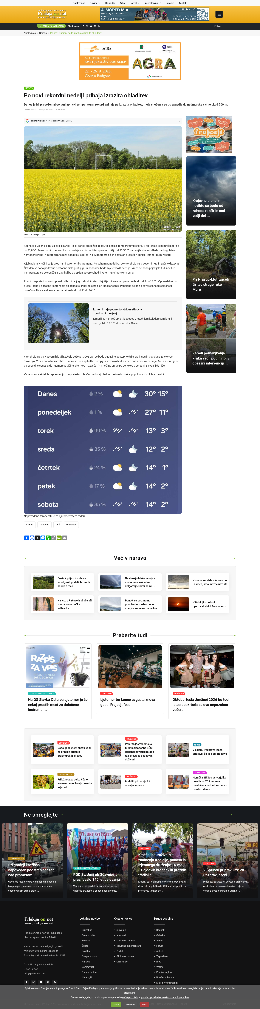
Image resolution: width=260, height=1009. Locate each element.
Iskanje (170, 3)
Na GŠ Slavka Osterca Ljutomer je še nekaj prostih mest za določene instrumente (58, 705)
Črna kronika (89, 935)
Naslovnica (79, 3)
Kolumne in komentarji (128, 945)
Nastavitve (130, 1004)
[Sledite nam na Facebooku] (83, 26)
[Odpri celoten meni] (219, 14)
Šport (85, 945)
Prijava (217, 26)
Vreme (160, 966)
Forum (159, 945)
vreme (29, 524)
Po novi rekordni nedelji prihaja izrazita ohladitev (76, 33)
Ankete (160, 951)
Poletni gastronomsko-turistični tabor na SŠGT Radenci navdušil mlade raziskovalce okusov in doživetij (139, 751)
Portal (133, 3)
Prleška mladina (165, 977)
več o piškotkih (130, 997)
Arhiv (122, 3)
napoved (44, 524)
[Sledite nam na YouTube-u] (91, 26)
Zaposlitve (162, 956)
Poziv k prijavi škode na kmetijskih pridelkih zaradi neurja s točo (73, 582)
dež (58, 524)
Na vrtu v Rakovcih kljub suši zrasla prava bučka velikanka (74, 604)
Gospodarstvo (89, 956)
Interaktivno (151, 3)
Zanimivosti (88, 966)
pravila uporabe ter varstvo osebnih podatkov (165, 997)
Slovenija (121, 930)
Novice (94, 3)
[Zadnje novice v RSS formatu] (99, 26)
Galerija (160, 935)
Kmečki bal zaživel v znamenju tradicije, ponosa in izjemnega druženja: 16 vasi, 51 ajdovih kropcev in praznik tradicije (162, 865)
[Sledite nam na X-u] (95, 26)
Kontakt (182, 3)
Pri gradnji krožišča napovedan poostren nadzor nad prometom (31, 870)
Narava (43, 33)
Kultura (86, 940)
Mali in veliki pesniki (167, 982)
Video (159, 940)
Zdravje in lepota (125, 940)
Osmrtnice (122, 961)
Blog (158, 961)
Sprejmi (116, 1004)
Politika (86, 951)
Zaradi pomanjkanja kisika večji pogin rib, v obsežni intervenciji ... (210, 358)
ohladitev (71, 524)
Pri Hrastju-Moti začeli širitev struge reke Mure (210, 284)
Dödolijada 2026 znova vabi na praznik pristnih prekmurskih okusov (74, 751)
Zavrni (144, 1004)
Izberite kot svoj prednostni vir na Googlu (51, 121)
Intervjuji (121, 935)
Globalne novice (125, 956)
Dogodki (110, 3)
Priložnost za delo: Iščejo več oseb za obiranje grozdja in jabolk (74, 783)
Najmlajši (87, 977)
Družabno (87, 930)
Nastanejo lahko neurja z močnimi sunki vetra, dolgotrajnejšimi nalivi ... (140, 582)
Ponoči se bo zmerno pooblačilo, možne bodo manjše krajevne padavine (141, 604)
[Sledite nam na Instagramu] (87, 26)
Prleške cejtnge (164, 972)
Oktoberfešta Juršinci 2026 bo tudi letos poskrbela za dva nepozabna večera (201, 705)
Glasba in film (89, 972)
